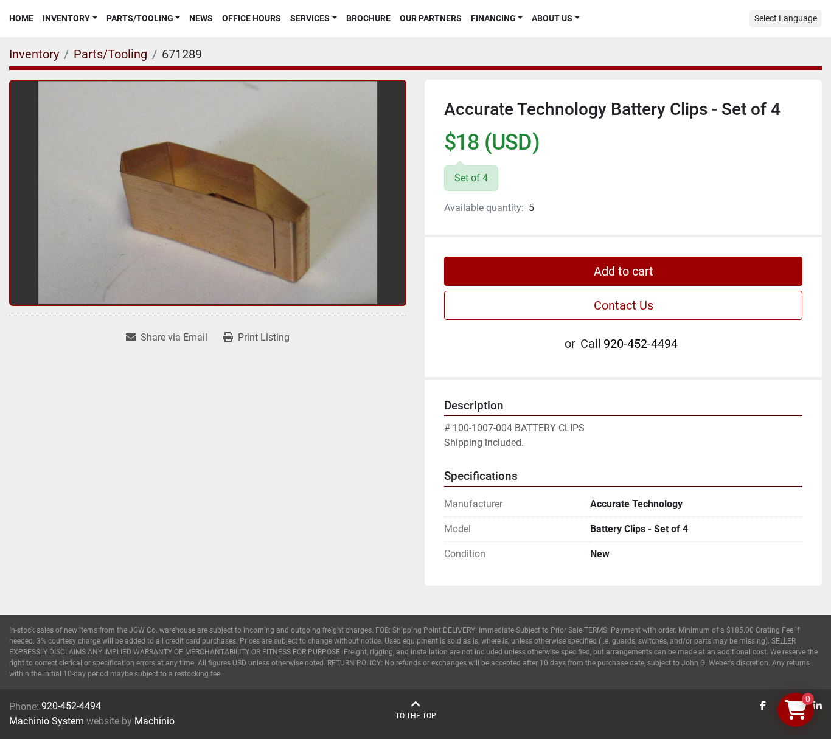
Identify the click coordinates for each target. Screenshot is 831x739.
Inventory (66, 18)
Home (21, 18)
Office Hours (251, 18)
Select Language (785, 18)
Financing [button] (493, 18)
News (201, 18)
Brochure (368, 18)
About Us (552, 18)
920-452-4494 (640, 343)
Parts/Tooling (139, 18)
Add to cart (623, 271)
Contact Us (623, 305)
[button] (70, 18)
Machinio (154, 721)
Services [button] (310, 18)
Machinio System (46, 721)
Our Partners (431, 18)
